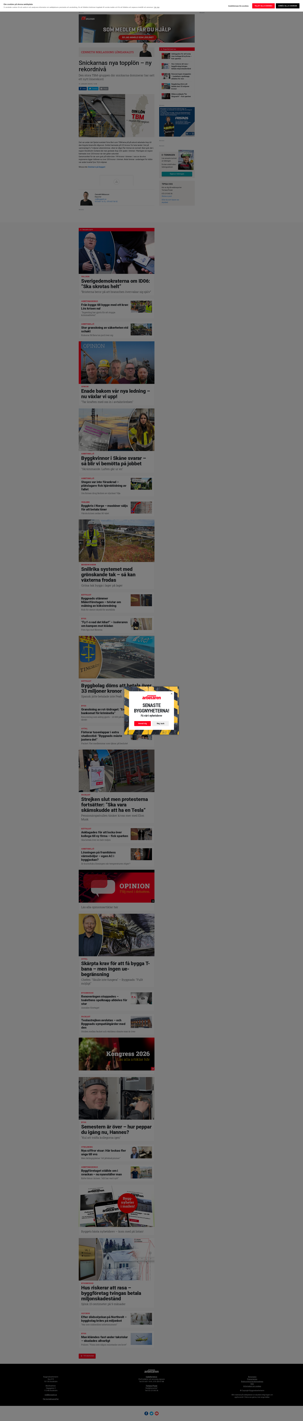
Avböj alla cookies (287, 6)
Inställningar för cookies (238, 6)
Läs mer (156, 7)
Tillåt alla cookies (263, 6)
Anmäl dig (142, 723)
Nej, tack (160, 723)
